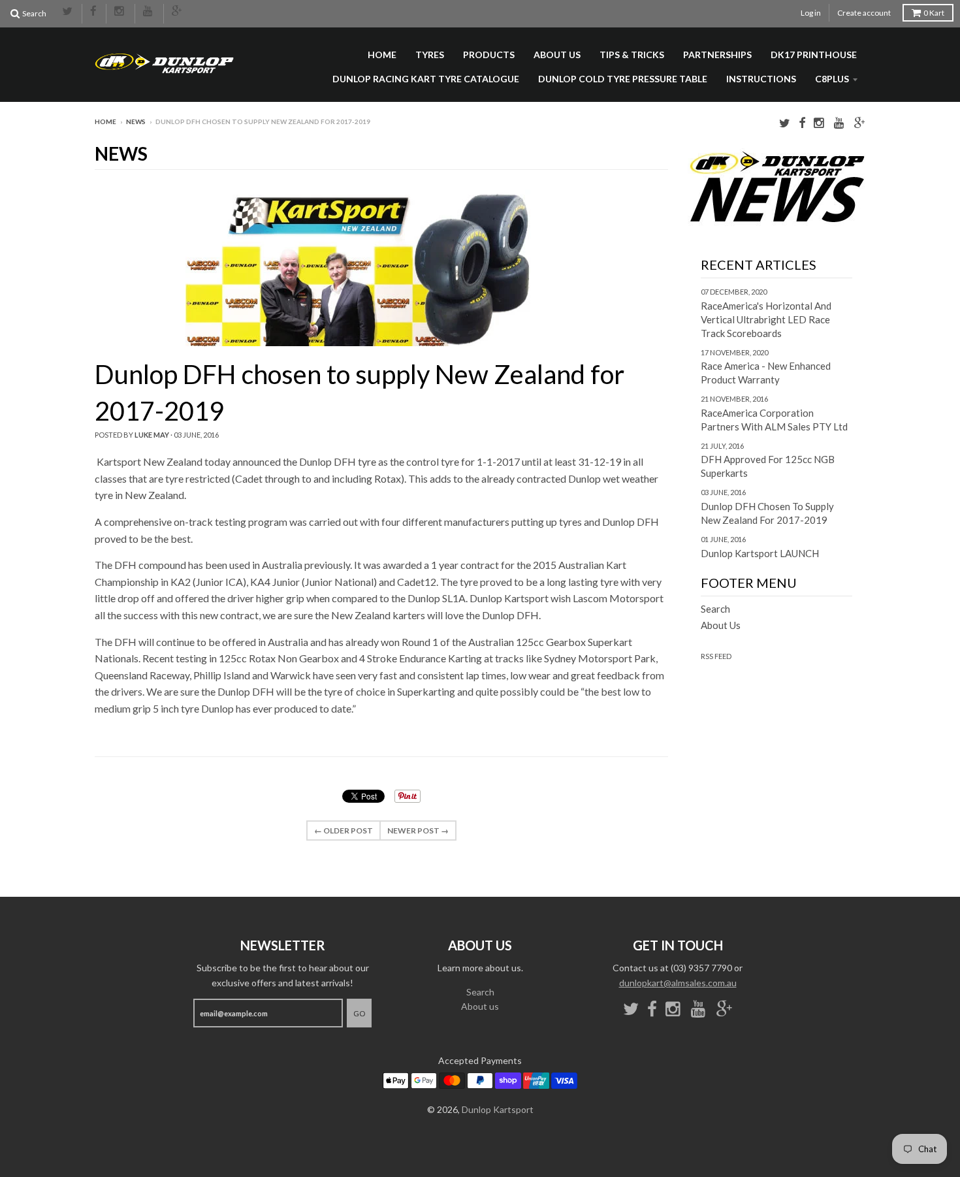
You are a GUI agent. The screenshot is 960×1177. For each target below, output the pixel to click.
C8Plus (832, 78)
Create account (864, 13)
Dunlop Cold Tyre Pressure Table (622, 78)
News (136, 121)
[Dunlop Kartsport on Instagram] (120, 12)
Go (359, 1013)
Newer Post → (418, 830)
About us (557, 54)
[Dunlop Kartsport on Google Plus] (177, 12)
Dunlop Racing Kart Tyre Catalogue (425, 78)
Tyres (429, 54)
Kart (933, 13)
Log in (811, 13)
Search (715, 609)
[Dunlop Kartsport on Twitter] (68, 12)
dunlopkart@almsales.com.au (678, 982)
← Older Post (343, 830)
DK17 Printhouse (814, 54)
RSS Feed (716, 656)
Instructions (761, 78)
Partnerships (717, 54)
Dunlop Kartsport (498, 1109)
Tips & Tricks (632, 54)
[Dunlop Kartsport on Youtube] (149, 12)
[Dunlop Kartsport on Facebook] (94, 12)
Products (489, 54)
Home (382, 54)
